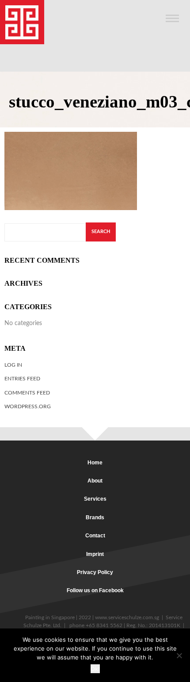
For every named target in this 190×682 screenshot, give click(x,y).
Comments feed (27, 392)
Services (95, 499)
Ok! (95, 668)
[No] (179, 655)
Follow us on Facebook (95, 590)
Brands (95, 517)
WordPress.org (27, 406)
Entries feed (22, 378)
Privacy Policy (95, 572)
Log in (13, 365)
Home (95, 463)
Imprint (95, 554)
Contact (95, 536)
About (95, 481)
